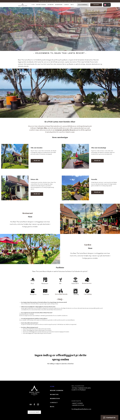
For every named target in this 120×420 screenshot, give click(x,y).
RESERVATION (55, 399)
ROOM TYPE (54, 395)
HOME (52, 386)
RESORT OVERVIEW (56, 391)
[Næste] (110, 29)
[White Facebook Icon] (34, 404)
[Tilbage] (10, 29)
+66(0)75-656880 (77, 403)
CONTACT (54, 403)
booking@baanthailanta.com (81, 409)
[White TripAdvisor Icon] (30, 404)
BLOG (52, 407)
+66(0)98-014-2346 (78, 405)
